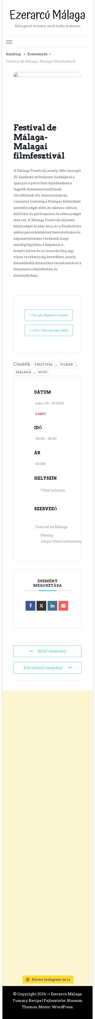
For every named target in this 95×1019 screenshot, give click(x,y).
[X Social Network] (41, 606)
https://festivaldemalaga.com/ (67, 541)
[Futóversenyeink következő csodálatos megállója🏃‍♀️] (47, 733)
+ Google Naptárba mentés (49, 315)
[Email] (63, 606)
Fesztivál (44, 364)
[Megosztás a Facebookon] (30, 606)
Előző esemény (52, 651)
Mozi (43, 372)
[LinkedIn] (52, 606)
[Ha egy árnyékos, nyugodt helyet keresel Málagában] (47, 786)
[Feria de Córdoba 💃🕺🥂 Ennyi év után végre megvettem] (47, 839)
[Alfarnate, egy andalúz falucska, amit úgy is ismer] (47, 892)
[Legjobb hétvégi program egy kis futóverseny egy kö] (47, 946)
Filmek (67, 364)
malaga (23, 372)
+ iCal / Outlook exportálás (49, 330)
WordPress (62, 1007)
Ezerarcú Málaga (48, 15)
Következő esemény (43, 667)
